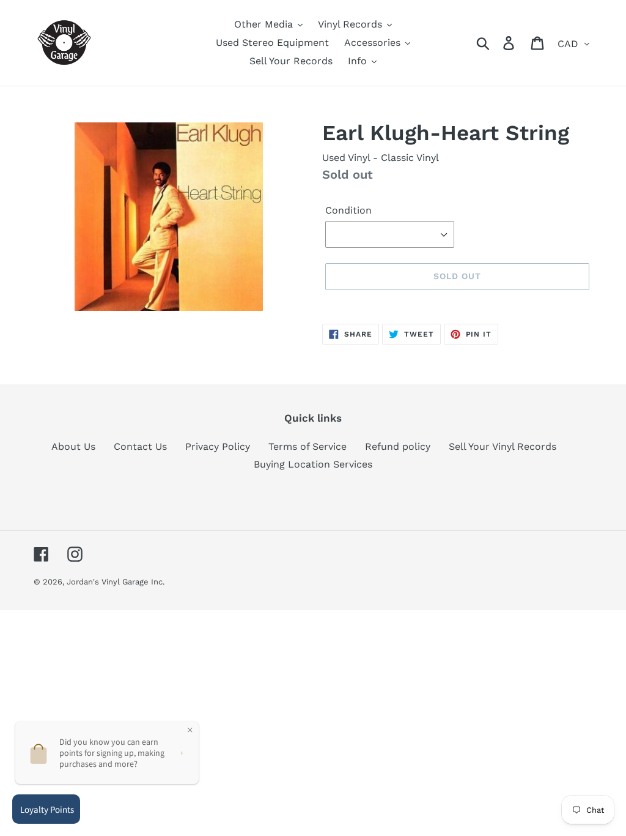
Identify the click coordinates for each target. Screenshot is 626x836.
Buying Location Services (313, 464)
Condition (348, 210)
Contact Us (140, 446)
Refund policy (397, 446)
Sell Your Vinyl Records (502, 446)
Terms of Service (307, 446)
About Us (73, 446)
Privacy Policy (217, 446)
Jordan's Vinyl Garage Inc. (115, 581)
